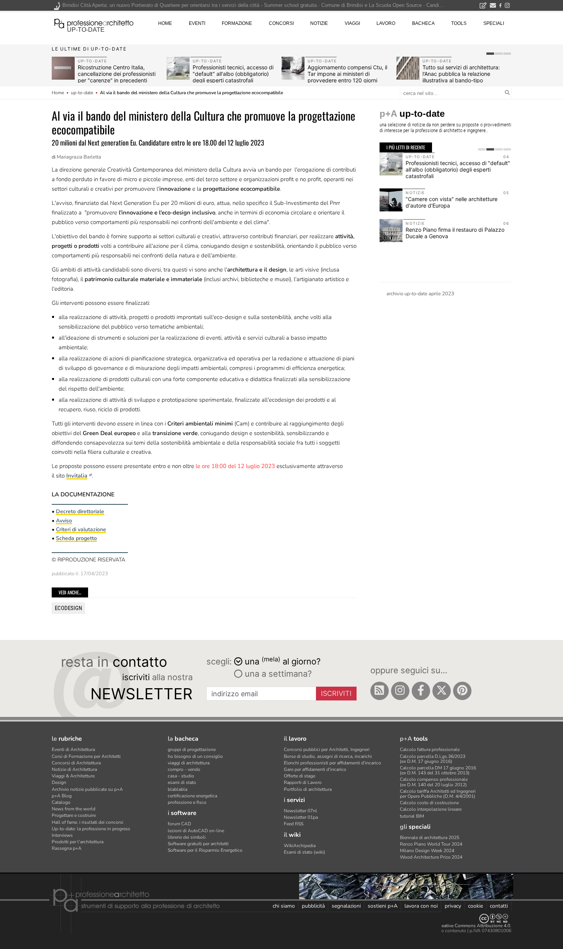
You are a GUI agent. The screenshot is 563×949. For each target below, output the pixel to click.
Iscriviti (336, 693)
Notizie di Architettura (74, 769)
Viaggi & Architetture (73, 776)
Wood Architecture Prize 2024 (431, 857)
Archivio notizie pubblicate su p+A (87, 789)
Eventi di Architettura (73, 749)
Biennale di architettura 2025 (429, 837)
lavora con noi (421, 906)
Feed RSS (293, 824)
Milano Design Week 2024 (427, 851)
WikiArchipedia (300, 846)
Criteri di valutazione (81, 529)
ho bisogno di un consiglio (195, 756)
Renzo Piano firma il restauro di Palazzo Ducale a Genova (455, 232)
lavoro (385, 23)
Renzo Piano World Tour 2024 (431, 844)
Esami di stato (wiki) (304, 852)
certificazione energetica (192, 796)
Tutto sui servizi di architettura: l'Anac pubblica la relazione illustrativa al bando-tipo (461, 73)
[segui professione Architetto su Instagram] (400, 691)
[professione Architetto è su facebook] (421, 691)
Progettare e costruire (74, 815)
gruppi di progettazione (192, 749)
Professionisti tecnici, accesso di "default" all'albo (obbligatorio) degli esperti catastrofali (233, 73)
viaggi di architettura (188, 763)
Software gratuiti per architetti (198, 844)
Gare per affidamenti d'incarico (315, 769)
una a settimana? (277, 674)
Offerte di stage (299, 776)
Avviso (64, 520)
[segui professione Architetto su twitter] (441, 691)
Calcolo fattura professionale (430, 749)
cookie (475, 906)
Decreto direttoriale (80, 511)
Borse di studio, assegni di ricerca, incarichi (328, 756)
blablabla (177, 789)
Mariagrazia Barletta (79, 157)
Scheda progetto (76, 538)
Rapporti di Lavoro (303, 782)
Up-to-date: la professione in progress (91, 829)
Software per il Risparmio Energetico (205, 850)
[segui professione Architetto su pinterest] (462, 691)
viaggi (352, 23)
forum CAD (179, 824)
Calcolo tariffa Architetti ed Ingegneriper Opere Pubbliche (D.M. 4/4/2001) (438, 793)
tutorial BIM (412, 816)
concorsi (281, 23)
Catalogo (61, 802)
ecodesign (68, 608)
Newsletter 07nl (300, 811)
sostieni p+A (383, 906)
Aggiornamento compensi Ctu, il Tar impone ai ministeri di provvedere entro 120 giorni (347, 73)
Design (59, 782)
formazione (237, 23)
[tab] (490, 53)
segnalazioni (346, 906)
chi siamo (284, 906)
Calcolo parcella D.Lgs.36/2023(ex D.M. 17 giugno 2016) (432, 758)
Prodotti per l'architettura (77, 842)
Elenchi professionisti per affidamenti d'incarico (332, 763)
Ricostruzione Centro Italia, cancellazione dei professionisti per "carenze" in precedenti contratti (116, 77)
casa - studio (181, 776)
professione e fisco (187, 802)
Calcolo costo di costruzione (429, 803)
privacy (453, 906)
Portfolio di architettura (308, 789)
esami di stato (182, 782)
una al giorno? (283, 660)
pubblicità (313, 906)
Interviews (62, 835)
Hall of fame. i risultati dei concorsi (87, 822)
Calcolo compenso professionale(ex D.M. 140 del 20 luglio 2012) (434, 781)
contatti (499, 906)
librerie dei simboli (187, 837)
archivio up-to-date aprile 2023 (420, 293)
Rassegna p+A (67, 848)
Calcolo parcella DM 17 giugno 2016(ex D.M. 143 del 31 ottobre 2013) (438, 770)
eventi (197, 23)
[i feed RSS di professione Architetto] (379, 691)
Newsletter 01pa (301, 817)
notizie (319, 23)
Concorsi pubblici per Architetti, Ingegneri (327, 749)
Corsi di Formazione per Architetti (86, 756)
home (165, 23)
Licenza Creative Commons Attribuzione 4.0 (465, 926)
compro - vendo (184, 769)
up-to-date (86, 29)
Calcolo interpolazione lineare (431, 809)
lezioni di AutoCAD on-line (196, 831)
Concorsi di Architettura (76, 763)
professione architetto (93, 22)
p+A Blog (62, 796)
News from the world (73, 809)
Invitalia (76, 475)
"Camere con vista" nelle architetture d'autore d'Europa (452, 202)
